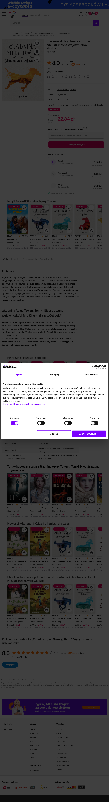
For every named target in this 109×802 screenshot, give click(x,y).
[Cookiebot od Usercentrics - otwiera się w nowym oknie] (94, 367)
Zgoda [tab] (19, 374)
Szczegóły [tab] (54, 374)
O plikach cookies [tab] (90, 374)
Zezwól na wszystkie (88, 434)
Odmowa (54, 434)
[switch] (41, 423)
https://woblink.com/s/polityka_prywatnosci (24, 404)
